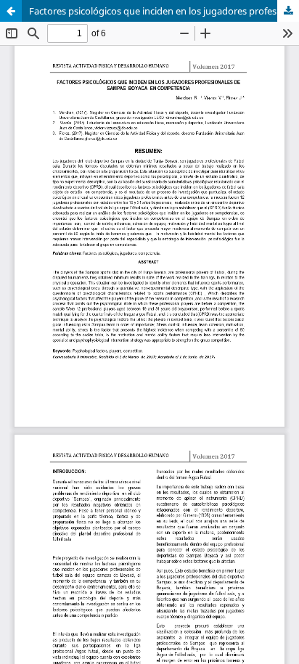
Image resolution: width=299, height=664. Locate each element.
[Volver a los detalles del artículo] (11, 11)
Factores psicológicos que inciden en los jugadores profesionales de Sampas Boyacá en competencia (164, 10)
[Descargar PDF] (288, 11)
